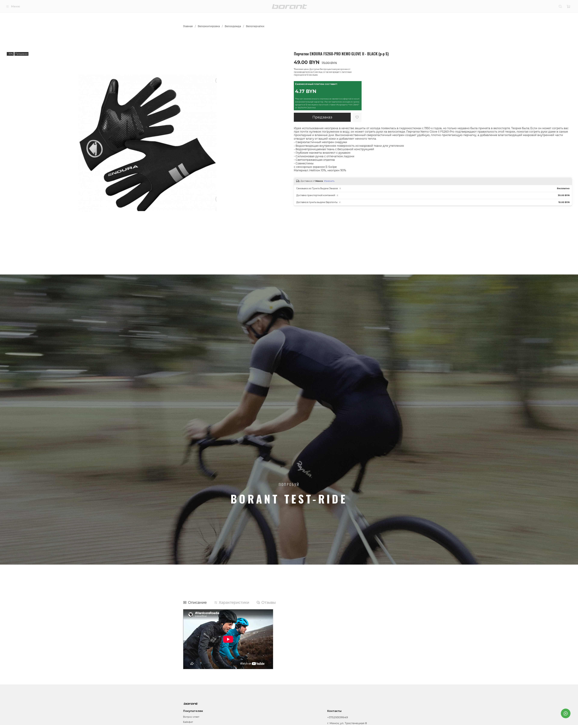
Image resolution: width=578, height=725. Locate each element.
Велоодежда (233, 26)
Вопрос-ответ (191, 717)
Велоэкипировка (209, 26)
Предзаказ (322, 117)
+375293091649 (337, 717)
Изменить (329, 181)
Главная (188, 26)
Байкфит (188, 722)
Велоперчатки (255, 26)
